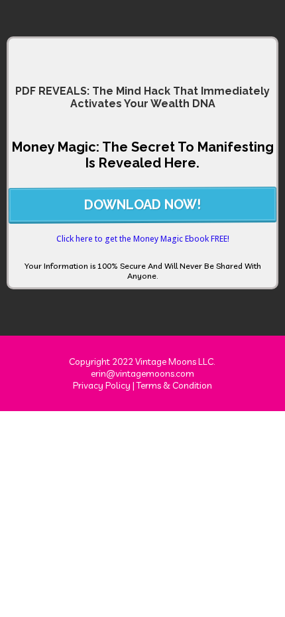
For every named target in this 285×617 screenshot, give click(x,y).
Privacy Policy (102, 385)
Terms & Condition (174, 385)
